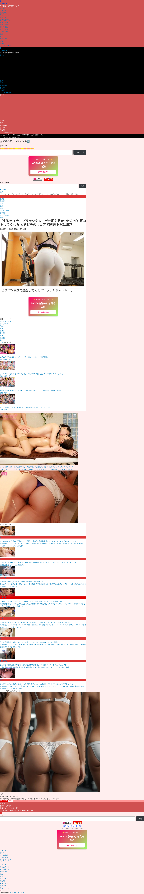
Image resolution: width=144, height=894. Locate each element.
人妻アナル (4, 22)
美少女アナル (4, 15)
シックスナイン (5, 210)
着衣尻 (2, 213)
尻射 (1, 203)
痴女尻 (2, 43)
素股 (1, 217)
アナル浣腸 (4, 31)
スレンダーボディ (6, 46)
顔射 (1, 208)
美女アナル (4, 13)
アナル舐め (4, 27)
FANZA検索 (80, 152)
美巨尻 (2, 201)
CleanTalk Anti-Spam (16, 893)
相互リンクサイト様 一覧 (9, 808)
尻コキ (2, 34)
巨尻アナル (4, 29)
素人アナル (4, 17)
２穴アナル (4, 10)
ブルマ (2, 41)
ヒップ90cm (4, 215)
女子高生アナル (5, 20)
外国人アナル (4, 24)
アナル (2, 8)
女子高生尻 (4, 38)
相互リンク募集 (5, 806)
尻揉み (2, 199)
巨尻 (1, 36)
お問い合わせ (4, 803)
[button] (72, 890)
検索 (82, 186)
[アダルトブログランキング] (37, 180)
